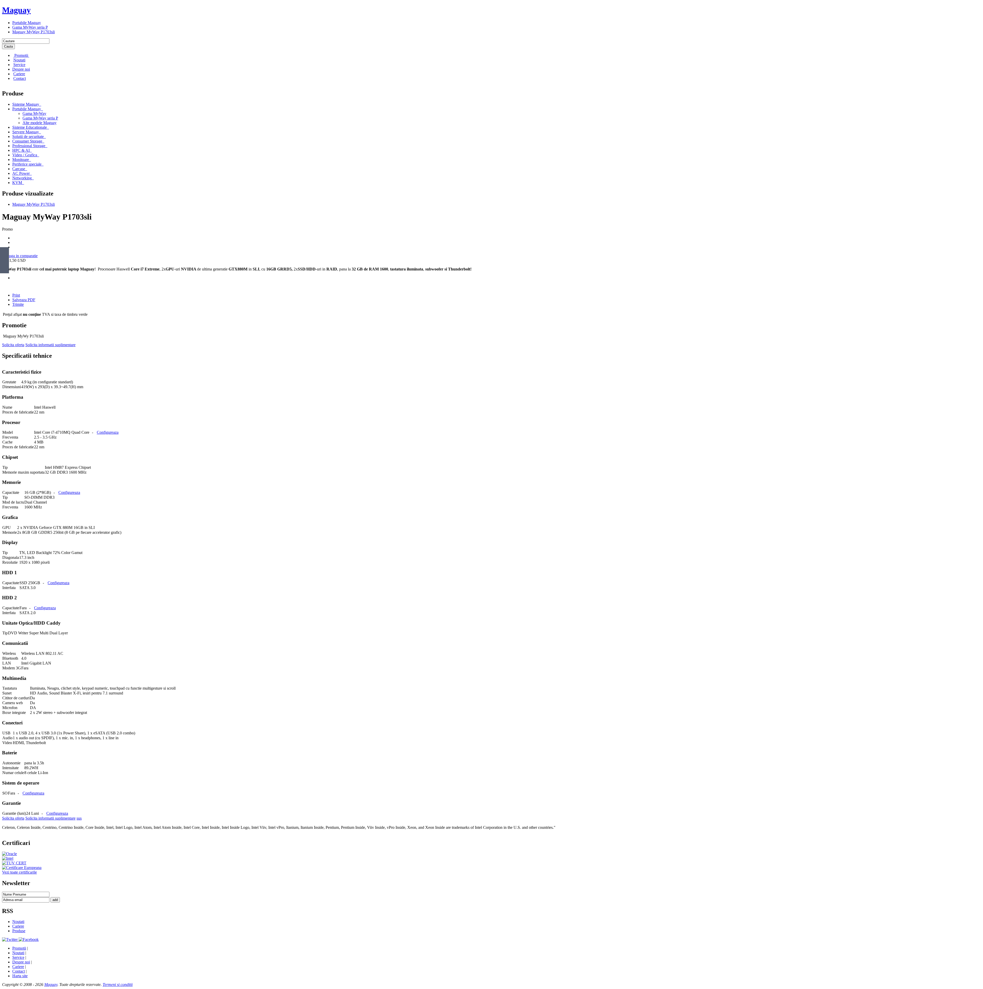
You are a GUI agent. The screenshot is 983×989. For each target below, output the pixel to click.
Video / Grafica (24, 155)
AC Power (21, 173)
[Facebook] (29, 939)
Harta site (20, 976)
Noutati (19, 60)
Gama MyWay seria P (30, 27)
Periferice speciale (26, 164)
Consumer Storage (27, 141)
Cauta (8, 46)
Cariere (19, 74)
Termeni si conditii (118, 984)
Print (16, 295)
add (55, 900)
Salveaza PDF (23, 300)
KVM (17, 182)
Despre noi (21, 69)
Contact (19, 78)
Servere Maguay (25, 132)
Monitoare (20, 159)
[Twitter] (10, 939)
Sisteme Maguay (25, 104)
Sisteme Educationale (29, 127)
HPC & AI (21, 150)
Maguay (16, 10)
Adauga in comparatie (20, 256)
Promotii (21, 55)
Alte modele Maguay (40, 123)
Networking (22, 178)
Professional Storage (28, 146)
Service (19, 64)
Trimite (18, 304)
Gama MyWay (34, 113)
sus (79, 818)
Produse (18, 931)
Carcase (18, 169)
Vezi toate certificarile (19, 872)
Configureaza (108, 432)
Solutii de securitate (28, 136)
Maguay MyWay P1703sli (33, 32)
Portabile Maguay (26, 22)
